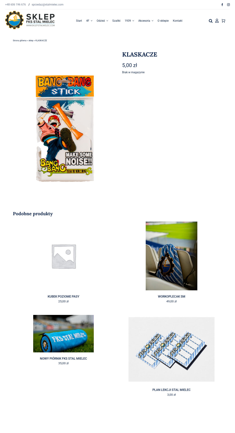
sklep (31, 40)
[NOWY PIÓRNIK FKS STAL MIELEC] (63, 333)
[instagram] (228, 4)
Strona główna (19, 40)
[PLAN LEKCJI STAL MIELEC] (171, 349)
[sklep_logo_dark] (30, 12)
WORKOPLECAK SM (171, 296)
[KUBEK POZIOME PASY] (63, 256)
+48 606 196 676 (15, 4)
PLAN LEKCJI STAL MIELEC (171, 390)
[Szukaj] (210, 20)
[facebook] (222, 4)
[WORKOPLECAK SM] (171, 256)
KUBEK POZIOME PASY (63, 296)
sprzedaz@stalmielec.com (47, 4)
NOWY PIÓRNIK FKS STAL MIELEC (63, 358)
